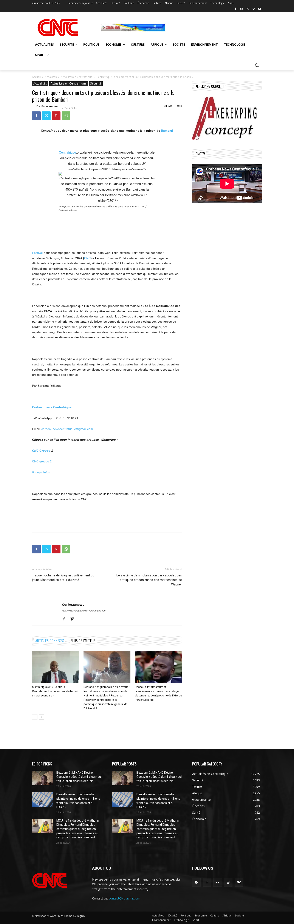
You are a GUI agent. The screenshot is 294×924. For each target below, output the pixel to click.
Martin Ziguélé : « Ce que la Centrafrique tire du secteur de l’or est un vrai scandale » (55, 691)
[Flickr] (217, 882)
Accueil (36, 77)
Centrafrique (67, 152)
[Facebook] (235, 9)
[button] (257, 65)
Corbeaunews (49, 106)
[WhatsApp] (66, 115)
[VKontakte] (239, 882)
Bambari (167, 130)
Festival (37, 252)
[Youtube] (259, 9)
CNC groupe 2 (42, 461)
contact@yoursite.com (124, 898)
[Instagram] (241, 9)
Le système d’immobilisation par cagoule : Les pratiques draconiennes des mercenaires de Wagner (149, 579)
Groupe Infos (41, 472)
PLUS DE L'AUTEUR (83, 640)
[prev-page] (34, 717)
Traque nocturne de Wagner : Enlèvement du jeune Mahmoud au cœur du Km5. (63, 577)
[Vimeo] (253, 9)
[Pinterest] (56, 115)
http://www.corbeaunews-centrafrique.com (84, 610)
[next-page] (41, 717)
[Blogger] (196, 882)
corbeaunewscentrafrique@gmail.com (67, 429)
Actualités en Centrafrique (76, 77)
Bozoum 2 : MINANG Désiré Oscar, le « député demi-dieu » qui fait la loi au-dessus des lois (79, 777)
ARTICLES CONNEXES (49, 640)
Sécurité (95, 83)
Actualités (51, 77)
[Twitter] (247, 9)
